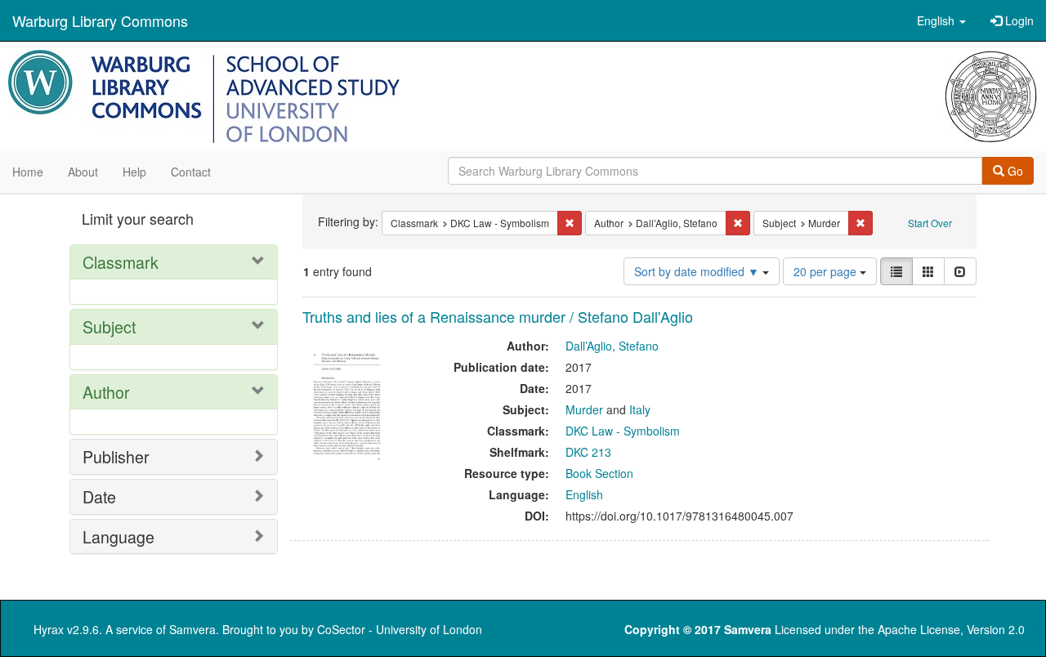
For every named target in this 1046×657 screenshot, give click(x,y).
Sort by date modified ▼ (698, 271)
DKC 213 (588, 452)
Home (27, 171)
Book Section (599, 473)
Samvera (192, 629)
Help (134, 171)
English (584, 494)
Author (106, 392)
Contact (191, 171)
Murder (584, 409)
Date (99, 496)
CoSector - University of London (399, 629)
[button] (941, 20)
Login (1018, 20)
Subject (109, 326)
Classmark (121, 262)
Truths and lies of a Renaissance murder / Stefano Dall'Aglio (497, 316)
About (83, 171)
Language (118, 536)
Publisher (116, 456)
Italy (639, 409)
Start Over (930, 223)
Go (1013, 171)
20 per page (826, 271)
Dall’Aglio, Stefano (612, 345)
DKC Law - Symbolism (622, 430)
